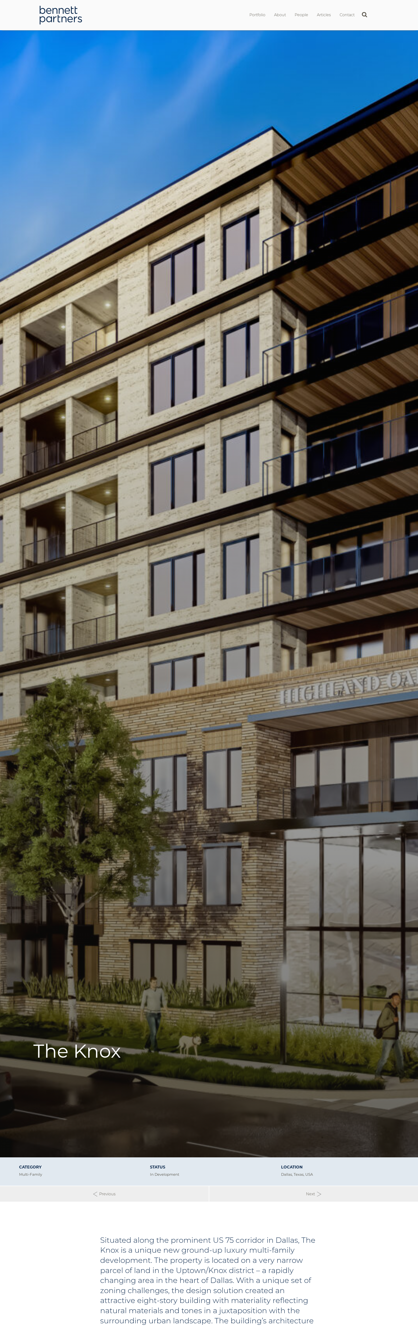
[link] (61, 14)
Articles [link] (324, 14)
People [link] (301, 14)
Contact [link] (347, 14)
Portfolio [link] (257, 14)
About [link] (280, 14)
